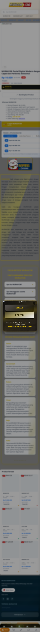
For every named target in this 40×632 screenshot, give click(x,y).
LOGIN (19, 308)
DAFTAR (19, 315)
